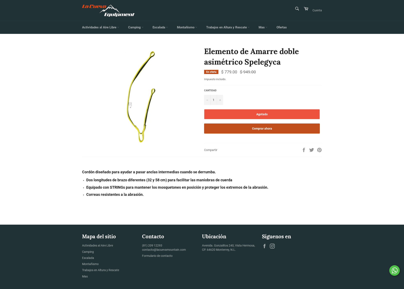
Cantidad (210, 90)
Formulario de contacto (157, 255)
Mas (262, 27)
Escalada (159, 27)
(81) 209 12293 (152, 245)
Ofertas (281, 27)
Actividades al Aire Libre (99, 27)
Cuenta (317, 10)
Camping (135, 27)
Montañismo (186, 27)
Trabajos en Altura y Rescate (227, 27)
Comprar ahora (262, 128)
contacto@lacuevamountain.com (164, 249)
